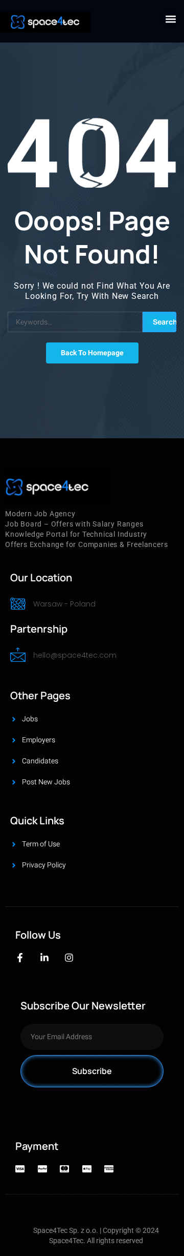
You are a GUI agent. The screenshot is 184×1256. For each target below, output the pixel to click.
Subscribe (92, 1071)
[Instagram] (69, 957)
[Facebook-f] (20, 957)
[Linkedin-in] (44, 957)
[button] (170, 18)
